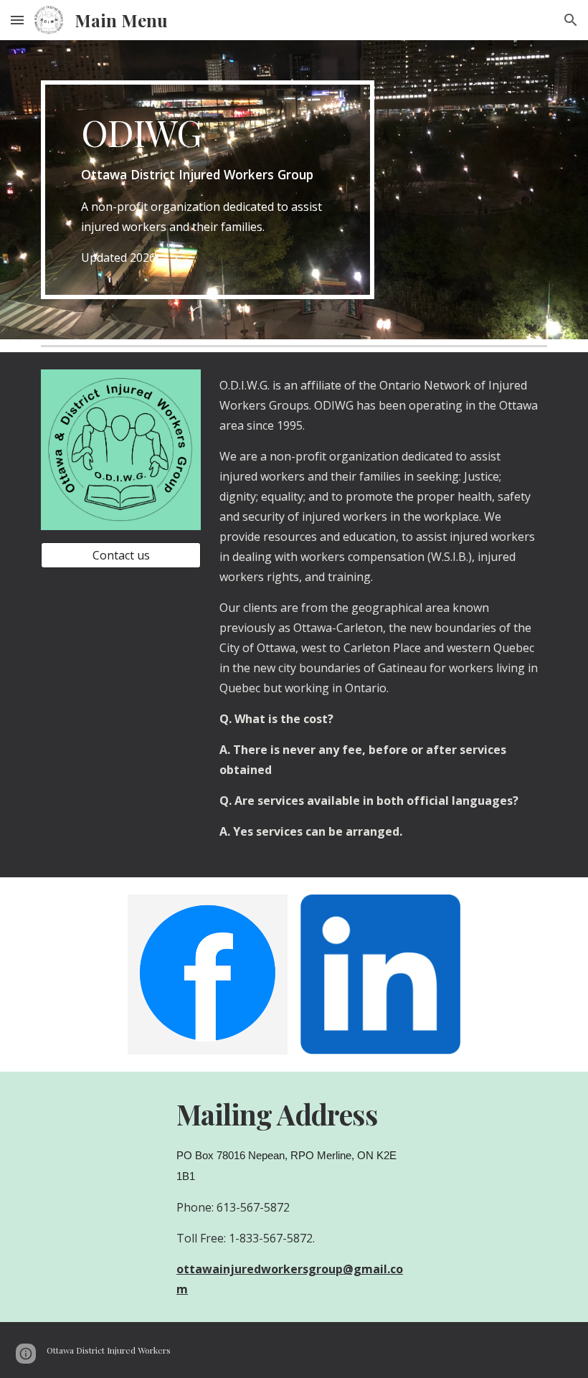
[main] (207, 189)
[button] (17, 19)
